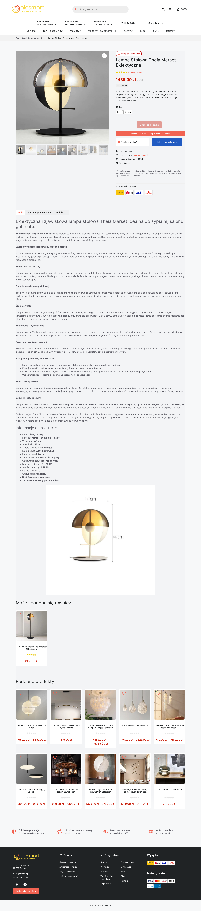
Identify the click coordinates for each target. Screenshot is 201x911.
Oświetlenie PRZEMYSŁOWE (73, 23)
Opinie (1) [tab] (61, 212)
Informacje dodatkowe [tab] (39, 212)
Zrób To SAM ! (128, 23)
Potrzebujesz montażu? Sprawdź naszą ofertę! (150, 134)
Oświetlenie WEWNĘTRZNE (45, 23)
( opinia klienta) (135, 72)
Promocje (75, 31)
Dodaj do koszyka (149, 124)
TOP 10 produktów (53, 31)
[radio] (119, 112)
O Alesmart (126, 867)
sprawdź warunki (141, 155)
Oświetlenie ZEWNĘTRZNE (101, 23)
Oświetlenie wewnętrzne (34, 38)
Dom (18, 38)
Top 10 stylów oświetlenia (102, 31)
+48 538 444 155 (20, 878)
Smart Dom (154, 23)
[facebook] (17, 884)
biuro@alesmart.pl (21, 874)
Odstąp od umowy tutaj (26, 891)
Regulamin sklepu (67, 871)
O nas (155, 31)
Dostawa (128, 31)
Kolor (119, 107)
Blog (143, 31)
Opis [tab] (20, 212)
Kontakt (170, 31)
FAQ (123, 871)
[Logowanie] (170, 9)
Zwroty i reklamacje (68, 867)
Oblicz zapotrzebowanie (167, 142)
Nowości (31, 31)
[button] (104, 55)
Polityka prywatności (68, 876)
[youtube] (25, 884)
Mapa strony (106, 884)
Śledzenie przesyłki (67, 862)
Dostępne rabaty (128, 862)
